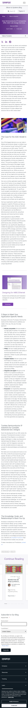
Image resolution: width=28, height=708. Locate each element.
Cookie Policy (11, 697)
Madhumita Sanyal (16, 585)
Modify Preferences (14, 701)
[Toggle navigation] (24, 3)
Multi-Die (13, 589)
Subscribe (6, 650)
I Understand (14, 705)
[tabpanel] (14, 582)
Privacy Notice (5, 645)
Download (7, 304)
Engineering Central (12, 591)
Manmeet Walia (14, 26)
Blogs (3, 16)
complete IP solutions (17, 537)
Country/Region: (4, 628)
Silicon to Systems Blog (14, 7)
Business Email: (4, 620)
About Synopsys (5, 551)
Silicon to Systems (13, 16)
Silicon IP (13, 551)
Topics (21, 11)
